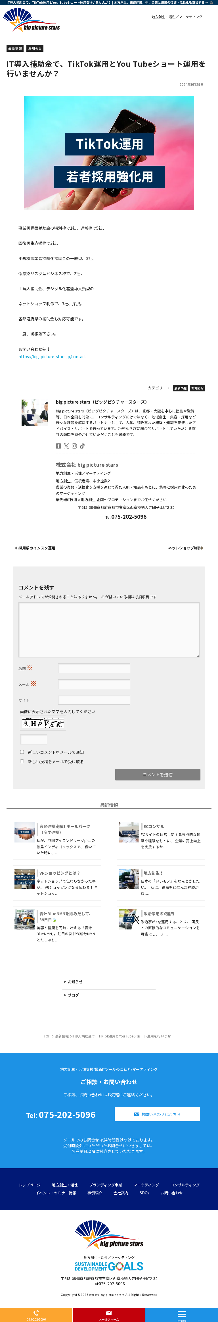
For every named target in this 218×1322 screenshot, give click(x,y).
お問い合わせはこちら (161, 1114)
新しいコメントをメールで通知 (56, 752)
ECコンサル (154, 826)
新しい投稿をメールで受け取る (56, 761)
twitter (66, 446)
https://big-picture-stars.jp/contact (52, 356)
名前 (25, 667)
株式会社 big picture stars (87, 464)
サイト (24, 700)
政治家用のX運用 (159, 913)
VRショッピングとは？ (59, 873)
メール (27, 683)
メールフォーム (109, 1319)
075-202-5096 (61, 1114)
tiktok (82, 446)
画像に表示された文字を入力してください (57, 711)
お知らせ (75, 981)
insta (74, 446)
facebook (58, 446)
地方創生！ (154, 873)
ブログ (73, 995)
